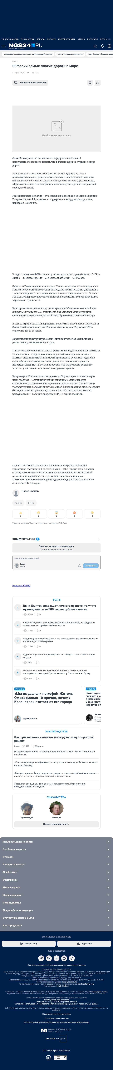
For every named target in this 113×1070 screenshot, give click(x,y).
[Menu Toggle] (3, 46)
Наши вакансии (12, 895)
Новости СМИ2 (21, 585)
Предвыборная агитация (18, 910)
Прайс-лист (10, 872)
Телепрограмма (66, 39)
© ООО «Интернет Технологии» (56, 1050)
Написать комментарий (33, 82)
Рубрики (8, 856)
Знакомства (27, 39)
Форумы (51, 39)
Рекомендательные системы (57, 1018)
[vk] (49, 958)
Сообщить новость (14, 849)
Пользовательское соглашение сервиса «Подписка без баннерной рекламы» (56, 1022)
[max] (64, 958)
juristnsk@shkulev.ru (86, 984)
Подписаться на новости (18, 841)
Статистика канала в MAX (18, 917)
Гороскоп (92, 39)
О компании (10, 879)
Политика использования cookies (56, 1014)
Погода (40, 39)
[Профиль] (109, 46)
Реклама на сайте (13, 864)
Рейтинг (18, 503)
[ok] (56, 958)
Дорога (31, 503)
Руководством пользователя (56, 1000)
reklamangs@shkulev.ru (98, 992)
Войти (22, 567)
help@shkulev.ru (62, 986)
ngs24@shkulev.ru (69, 982)
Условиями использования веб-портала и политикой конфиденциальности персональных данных (56, 1004)
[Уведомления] (102, 46)
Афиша (81, 39)
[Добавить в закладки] (90, 83)
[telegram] (41, 958)
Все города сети (12, 925)
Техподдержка (12, 902)
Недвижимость (10, 39)
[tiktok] (72, 958)
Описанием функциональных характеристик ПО (56, 1002)
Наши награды (11, 887)
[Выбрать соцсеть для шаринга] (98, 83)
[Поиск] (95, 46)
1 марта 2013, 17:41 (20, 73)
